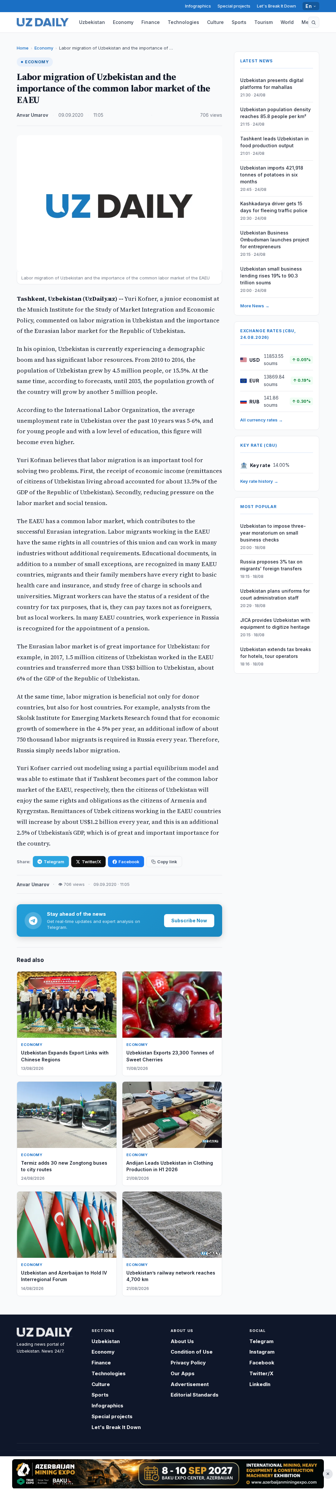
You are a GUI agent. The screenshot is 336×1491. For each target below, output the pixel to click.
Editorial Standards (195, 1395)
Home (23, 48)
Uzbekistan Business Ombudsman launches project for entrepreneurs (274, 239)
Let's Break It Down (276, 6)
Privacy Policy (188, 1362)
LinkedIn (259, 1384)
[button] (313, 22)
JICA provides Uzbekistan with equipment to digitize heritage (275, 623)
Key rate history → (259, 481)
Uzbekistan (92, 22)
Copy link (167, 861)
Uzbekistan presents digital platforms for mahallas (272, 83)
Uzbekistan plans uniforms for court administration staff (275, 594)
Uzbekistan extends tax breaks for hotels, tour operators (275, 652)
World (287, 22)
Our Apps (183, 1373)
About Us (182, 1341)
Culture (215, 22)
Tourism (263, 22)
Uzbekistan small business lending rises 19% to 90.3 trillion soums (271, 275)
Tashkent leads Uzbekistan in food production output (274, 142)
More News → (254, 305)
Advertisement (190, 1384)
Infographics (198, 6)
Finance (150, 22)
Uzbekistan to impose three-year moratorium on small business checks (273, 532)
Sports (239, 22)
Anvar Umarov (32, 115)
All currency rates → (261, 419)
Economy (123, 22)
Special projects (234, 6)
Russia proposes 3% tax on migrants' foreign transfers (271, 565)
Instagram (262, 1352)
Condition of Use (192, 1352)
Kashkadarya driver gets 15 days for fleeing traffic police (273, 207)
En (308, 6)
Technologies (183, 22)
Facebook (128, 861)
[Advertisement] (168, 1473)
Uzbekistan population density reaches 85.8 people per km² (275, 113)
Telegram (54, 861)
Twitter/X (91, 861)
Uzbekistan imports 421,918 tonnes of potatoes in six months (271, 174)
